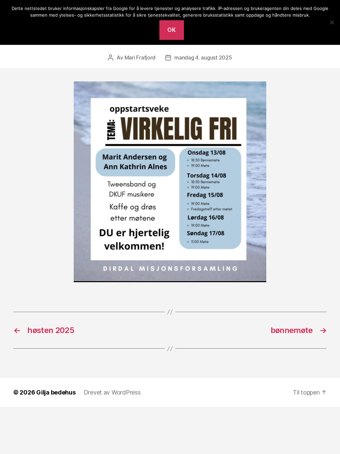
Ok (171, 30)
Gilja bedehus (56, 392)
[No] (331, 22)
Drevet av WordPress (112, 392)
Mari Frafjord (140, 57)
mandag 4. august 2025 (203, 57)
